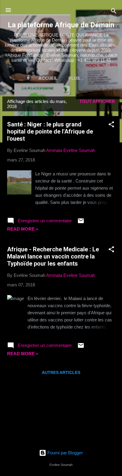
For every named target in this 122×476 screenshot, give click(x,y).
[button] (111, 125)
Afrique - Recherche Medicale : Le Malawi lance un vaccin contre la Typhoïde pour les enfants (53, 256)
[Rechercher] (113, 12)
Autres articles (61, 372)
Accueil (48, 78)
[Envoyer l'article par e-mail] (80, 222)
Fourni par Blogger (64, 452)
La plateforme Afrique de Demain (61, 25)
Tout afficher (97, 101)
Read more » (22, 228)
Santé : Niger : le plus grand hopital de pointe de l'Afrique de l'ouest (50, 131)
